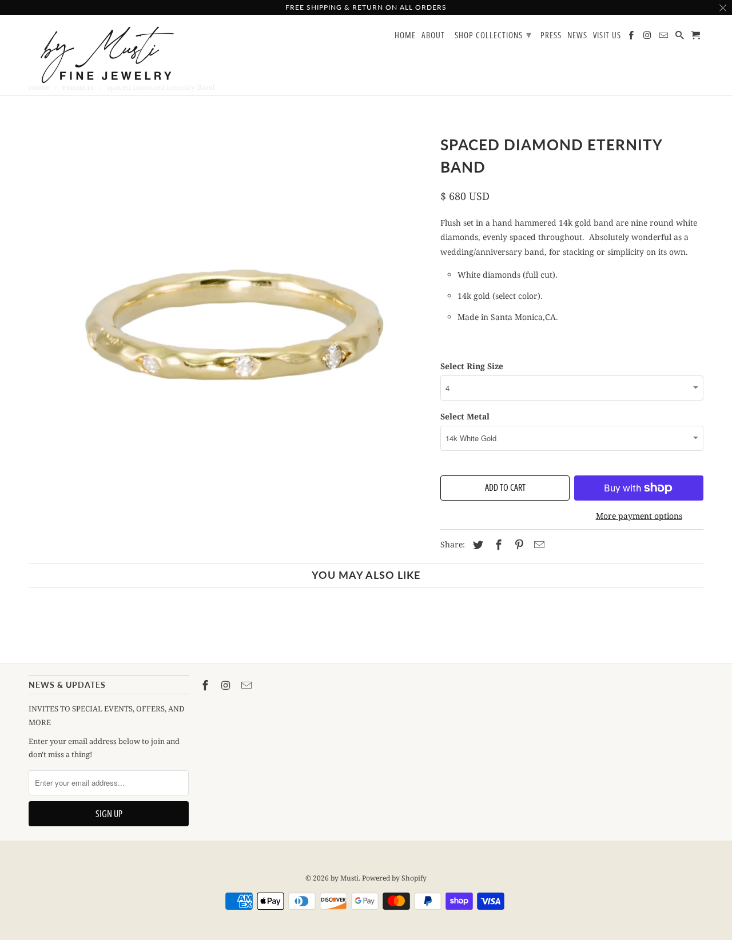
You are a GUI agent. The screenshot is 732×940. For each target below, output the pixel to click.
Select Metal (465, 416)
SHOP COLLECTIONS (493, 34)
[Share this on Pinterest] (517, 544)
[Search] (680, 37)
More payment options (639, 515)
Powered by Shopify (394, 878)
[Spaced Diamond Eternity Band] (228, 328)
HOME (405, 35)
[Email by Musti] (247, 685)
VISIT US (607, 35)
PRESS (551, 35)
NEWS (577, 35)
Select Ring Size (471, 366)
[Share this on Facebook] (497, 544)
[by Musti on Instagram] (227, 685)
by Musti (345, 878)
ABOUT (433, 35)
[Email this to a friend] (537, 544)
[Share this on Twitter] (476, 544)
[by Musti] (109, 54)
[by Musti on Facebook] (206, 685)
